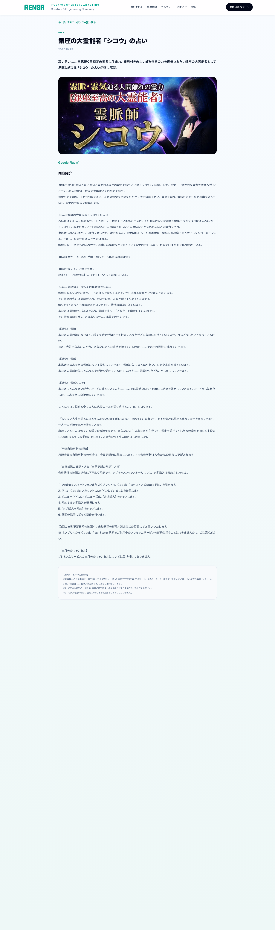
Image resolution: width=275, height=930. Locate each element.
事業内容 (152, 7)
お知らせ (182, 7)
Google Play (66, 162)
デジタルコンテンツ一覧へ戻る (79, 22)
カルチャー (167, 7)
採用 (193, 7)
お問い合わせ (237, 7)
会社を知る (137, 7)
